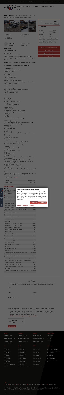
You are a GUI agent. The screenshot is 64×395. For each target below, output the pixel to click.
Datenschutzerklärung (22, 205)
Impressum (31, 205)
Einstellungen (43, 202)
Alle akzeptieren (34, 202)
